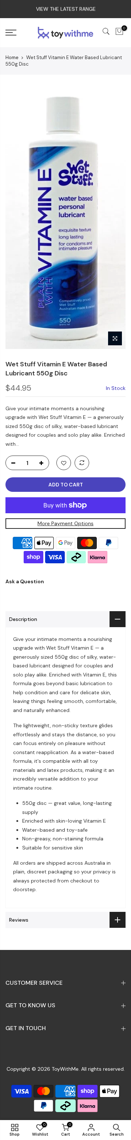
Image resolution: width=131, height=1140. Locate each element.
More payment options (65, 523)
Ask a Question (24, 581)
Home (12, 57)
